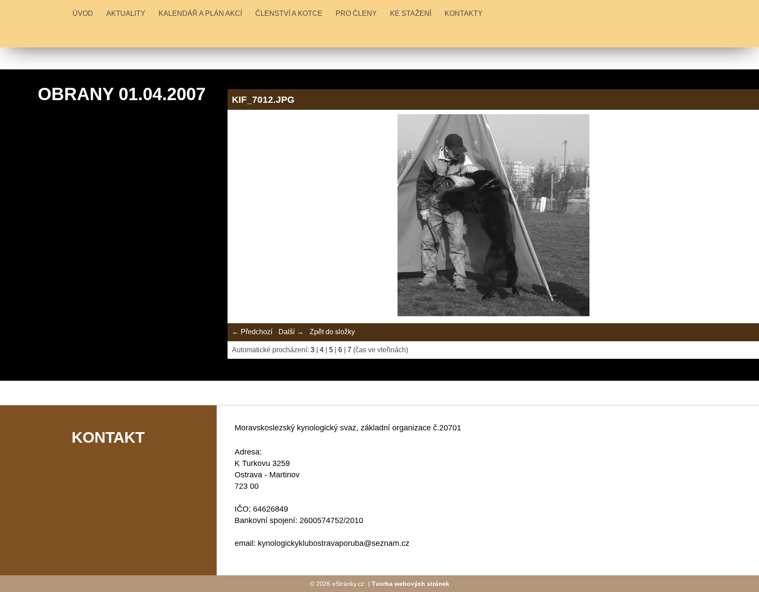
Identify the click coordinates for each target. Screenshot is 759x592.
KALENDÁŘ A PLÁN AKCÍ (200, 13)
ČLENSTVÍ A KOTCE (288, 13)
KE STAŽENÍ (410, 13)
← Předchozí (252, 332)
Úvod (82, 13)
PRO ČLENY (356, 13)
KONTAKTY (464, 13)
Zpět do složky (332, 332)
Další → (291, 332)
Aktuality (125, 13)
